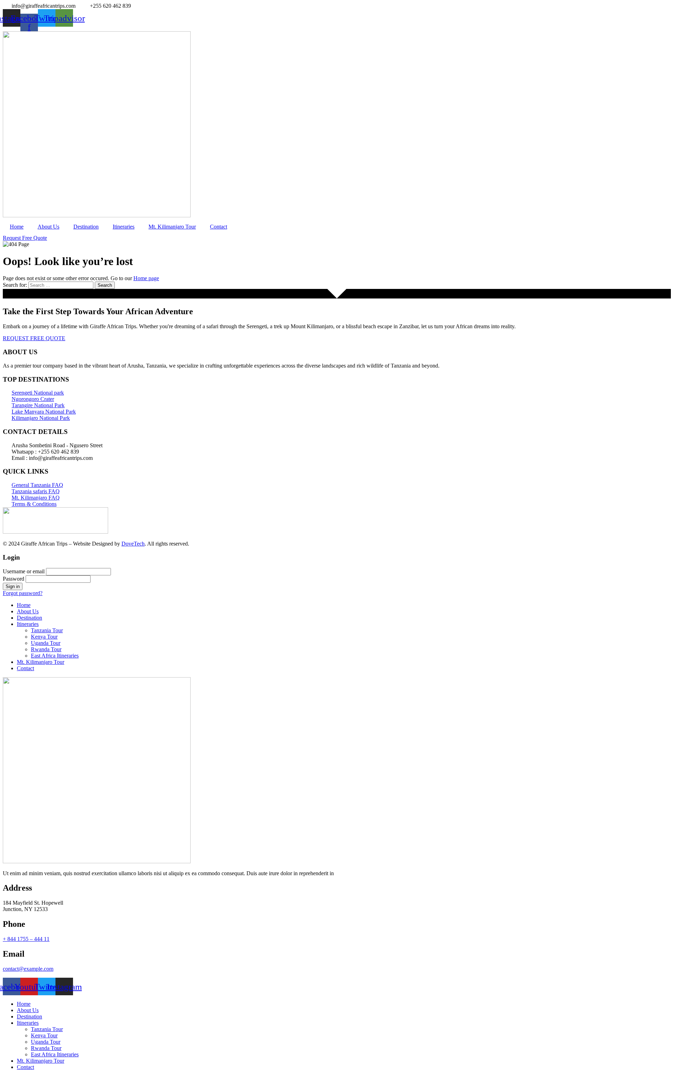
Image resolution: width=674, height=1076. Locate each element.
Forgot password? (22, 593)
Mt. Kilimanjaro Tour (172, 227)
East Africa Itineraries (55, 656)
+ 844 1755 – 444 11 (26, 939)
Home (17, 227)
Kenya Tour (44, 637)
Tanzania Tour (47, 630)
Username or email (24, 571)
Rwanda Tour (46, 649)
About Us (48, 227)
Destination (86, 227)
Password (13, 579)
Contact (218, 227)
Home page (146, 278)
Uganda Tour (45, 643)
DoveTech (133, 544)
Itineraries (123, 227)
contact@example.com (28, 969)
